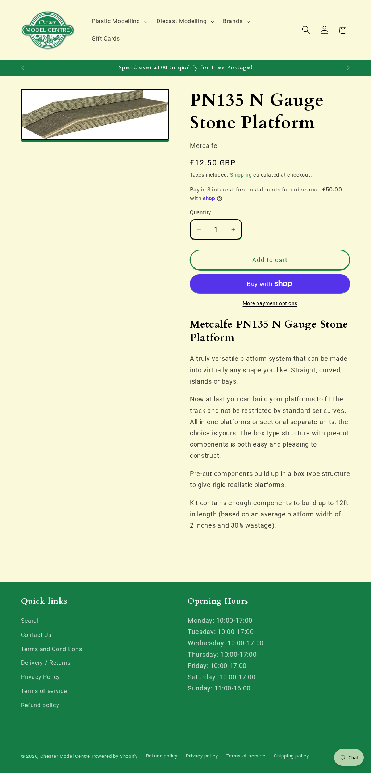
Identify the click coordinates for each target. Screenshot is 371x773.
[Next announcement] (349, 68)
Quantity (200, 212)
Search (30, 620)
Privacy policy (202, 756)
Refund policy (40, 705)
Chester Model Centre (65, 756)
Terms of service (44, 691)
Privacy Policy (41, 676)
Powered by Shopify (115, 756)
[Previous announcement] (22, 68)
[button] (119, 21)
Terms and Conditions (51, 649)
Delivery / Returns (46, 662)
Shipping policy (291, 756)
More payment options (270, 303)
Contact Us (36, 635)
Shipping (241, 175)
